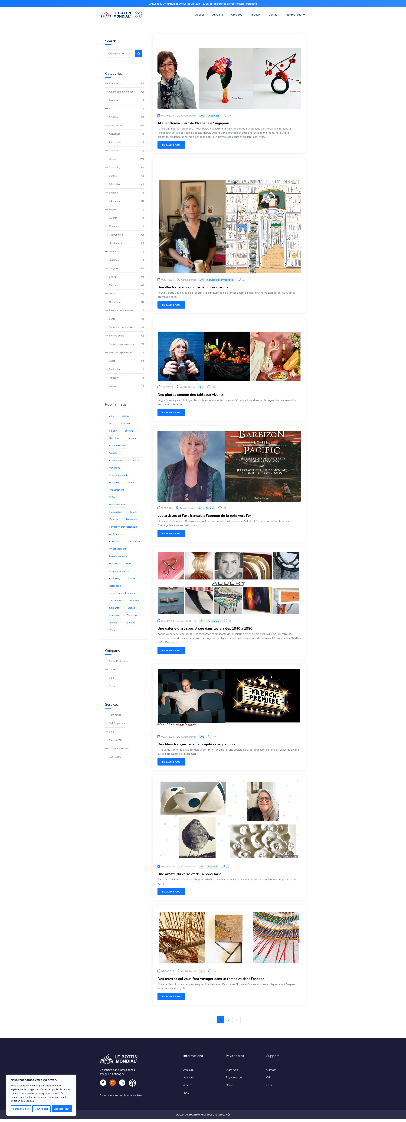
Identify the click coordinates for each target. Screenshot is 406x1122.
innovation (114, 541)
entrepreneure (117, 504)
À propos (236, 14)
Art (202, 115)
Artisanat (212, 866)
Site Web (135, 600)
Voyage (113, 622)
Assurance (126, 133)
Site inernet (115, 600)
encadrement (116, 489)
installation (134, 541)
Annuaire (217, 14)
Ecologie (126, 192)
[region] (41, 1095)
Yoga (112, 630)
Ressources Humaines (126, 310)
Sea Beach (115, 756)
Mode (126, 293)
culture (135, 460)
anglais (126, 415)
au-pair (113, 430)
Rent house (115, 714)
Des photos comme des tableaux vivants (190, 395)
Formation (131, 519)
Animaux (126, 100)
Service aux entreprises (220, 279)
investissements (118, 556)
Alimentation (126, 83)
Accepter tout (61, 1108)
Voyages (126, 386)
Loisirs (126, 276)
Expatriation (115, 511)
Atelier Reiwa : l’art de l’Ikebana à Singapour (193, 123)
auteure (129, 430)
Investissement (117, 548)
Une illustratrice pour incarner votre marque (193, 287)
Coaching (126, 150)
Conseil (126, 158)
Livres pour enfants (119, 571)
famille (133, 511)
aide (111, 415)
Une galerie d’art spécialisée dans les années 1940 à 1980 (204, 628)
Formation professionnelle (123, 526)
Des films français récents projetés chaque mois (196, 744)
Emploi (126, 209)
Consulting (126, 167)
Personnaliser (21, 1108)
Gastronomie (126, 234)
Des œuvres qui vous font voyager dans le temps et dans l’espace (210, 979)
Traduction (126, 369)
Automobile (126, 142)
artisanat (125, 423)
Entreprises (294, 14)
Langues (126, 268)
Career (112, 669)
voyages (130, 622)
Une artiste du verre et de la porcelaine (189, 874)
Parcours (255, 14)
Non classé (126, 301)
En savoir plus (171, 145)
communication (117, 445)
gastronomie (116, 534)
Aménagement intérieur (126, 91)
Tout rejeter (41, 1108)
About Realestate (118, 661)
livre (128, 563)
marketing (114, 578)
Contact (273, 14)
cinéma (132, 438)
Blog (111, 677)
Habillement (126, 243)
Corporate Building (119, 748)
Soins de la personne (126, 352)
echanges (114, 467)
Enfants (126, 217)
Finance (126, 226)
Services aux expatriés (126, 344)
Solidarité (114, 607)
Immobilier (126, 251)
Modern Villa (115, 740)
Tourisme (132, 615)
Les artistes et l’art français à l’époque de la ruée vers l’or (204, 515)
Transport (126, 377)
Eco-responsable (118, 474)
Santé (126, 318)
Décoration (213, 115)
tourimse (114, 615)
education (114, 482)
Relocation (115, 585)
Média (126, 285)
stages (131, 607)
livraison (113, 563)
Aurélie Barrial (188, 115)
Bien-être (114, 438)
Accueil (199, 14)
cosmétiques (116, 460)
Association (126, 125)
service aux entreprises (122, 593)
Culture (210, 508)
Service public (126, 335)
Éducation (126, 201)
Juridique (126, 259)
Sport (126, 360)
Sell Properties (117, 723)
